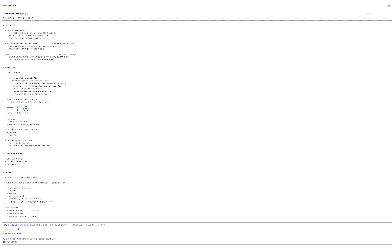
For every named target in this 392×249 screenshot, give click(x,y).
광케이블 (26, 57)
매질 (38, 102)
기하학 (9, 73)
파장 (16, 130)
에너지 (19, 33)
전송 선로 (14, 225)
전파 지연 (10, 164)
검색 (389, 5)
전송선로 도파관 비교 (69, 54)
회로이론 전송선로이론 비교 (62, 43)
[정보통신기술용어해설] (10, 242)
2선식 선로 (17, 83)
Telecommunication (27, 145)
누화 (12, 161)
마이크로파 (16, 49)
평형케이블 (63, 83)
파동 (31, 183)
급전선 (41, 38)
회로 (21, 49)
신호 (14, 33)
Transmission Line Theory (27, 43)
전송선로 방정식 (57, 183)
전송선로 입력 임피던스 (16, 210)
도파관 (59, 54)
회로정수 (24, 188)
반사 (8, 161)
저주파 (11, 122)
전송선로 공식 (30, 177)
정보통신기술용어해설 (9, 5)
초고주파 (11, 124)
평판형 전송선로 (29, 86)
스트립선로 (31, 88)
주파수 (9, 119)
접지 (33, 94)
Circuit (23, 143)
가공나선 (56, 83)
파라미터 (16, 188)
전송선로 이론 (11, 43)
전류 (26, 183)
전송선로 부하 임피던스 (16, 216)
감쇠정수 (13, 202)
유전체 (27, 35)
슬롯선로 (38, 88)
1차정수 (11, 196)
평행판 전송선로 (16, 86)
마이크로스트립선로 (20, 88)
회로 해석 (30, 46)
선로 (10, 25)
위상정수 (22, 202)
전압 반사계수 (44, 202)
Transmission (19, 30)
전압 (19, 183)
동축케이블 (29, 38)
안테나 (36, 38)
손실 (12, 159)
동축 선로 (12, 99)
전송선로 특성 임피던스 (16, 213)
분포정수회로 (13, 135)
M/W (32, 57)
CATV (21, 38)
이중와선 (50, 83)
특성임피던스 (32, 202)
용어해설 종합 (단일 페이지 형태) (11, 233)
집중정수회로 (13, 132)
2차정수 (11, 199)
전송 (6, 25)
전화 (15, 38)
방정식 (46, 183)
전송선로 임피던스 (12, 207)
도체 (39, 33)
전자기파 (11, 46)
